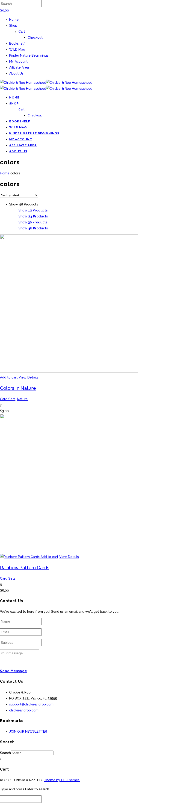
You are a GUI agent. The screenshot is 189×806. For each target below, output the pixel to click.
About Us (16, 73)
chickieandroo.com (23, 710)
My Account (18, 61)
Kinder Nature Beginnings (28, 55)
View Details (28, 377)
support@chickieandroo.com (31, 704)
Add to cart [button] (9, 377)
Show (32, 210)
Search (5, 753)
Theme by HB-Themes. (62, 780)
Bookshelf (17, 43)
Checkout (35, 37)
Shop (13, 25)
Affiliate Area (19, 67)
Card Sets (7, 399)
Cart (21, 31)
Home (14, 19)
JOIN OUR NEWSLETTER (28, 731)
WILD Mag (17, 49)
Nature (22, 399)
